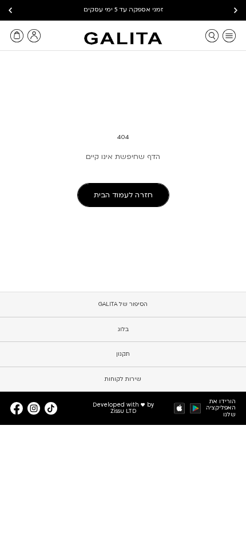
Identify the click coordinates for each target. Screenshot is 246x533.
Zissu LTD (123, 411)
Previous (235, 10)
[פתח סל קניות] (16, 35)
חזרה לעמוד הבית (123, 195)
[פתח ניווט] (229, 35)
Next (10, 10)
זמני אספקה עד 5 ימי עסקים (123, 10)
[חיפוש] (212, 35)
